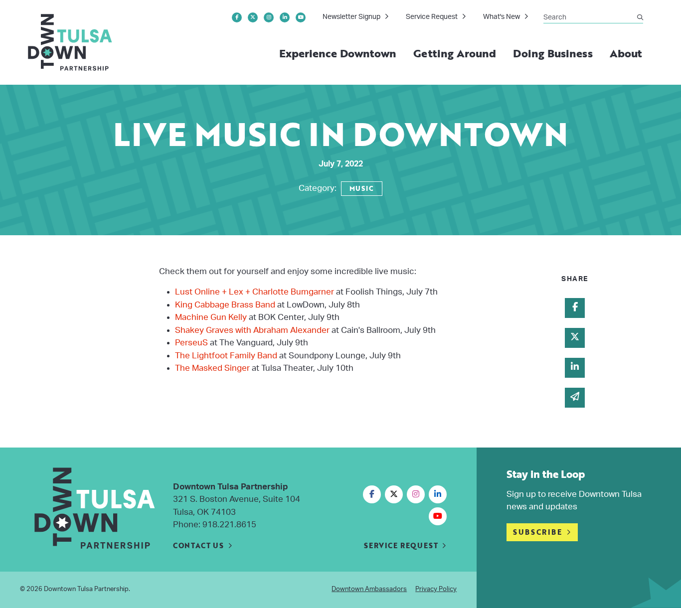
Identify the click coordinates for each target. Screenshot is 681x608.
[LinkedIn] (285, 17)
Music (361, 188)
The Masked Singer (212, 368)
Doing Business (552, 53)
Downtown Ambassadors (369, 589)
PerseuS (192, 342)
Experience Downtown (338, 53)
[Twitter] (253, 17)
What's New (501, 16)
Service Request (432, 16)
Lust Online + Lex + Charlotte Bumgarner (255, 292)
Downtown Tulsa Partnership (86, 589)
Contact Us (198, 545)
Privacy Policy (436, 589)
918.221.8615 (229, 524)
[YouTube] (301, 17)
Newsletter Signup (351, 16)
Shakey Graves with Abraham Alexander (252, 330)
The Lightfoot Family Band (226, 355)
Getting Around (454, 53)
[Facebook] (237, 17)
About (626, 53)
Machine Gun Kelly (211, 317)
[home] (70, 42)
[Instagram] (269, 17)
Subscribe (537, 532)
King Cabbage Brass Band (226, 305)
